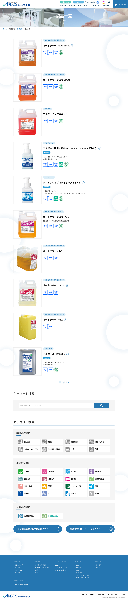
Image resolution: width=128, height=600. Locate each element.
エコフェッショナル (61, 567)
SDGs (57, 565)
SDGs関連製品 (53, 516)
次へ (67, 382)
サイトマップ (114, 594)
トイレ (73, 493)
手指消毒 (51, 471)
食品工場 (27, 442)
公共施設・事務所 (54, 449)
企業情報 (72, 5)
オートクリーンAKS (53, 319)
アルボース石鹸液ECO (54, 353)
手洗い (26, 471)
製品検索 (19, 29)
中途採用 (98, 567)
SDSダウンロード (20, 570)
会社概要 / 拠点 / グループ (43, 567)
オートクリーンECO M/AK (56, 45)
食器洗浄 (51, 479)
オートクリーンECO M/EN (56, 79)
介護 (96, 449)
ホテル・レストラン (31, 449)
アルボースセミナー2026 (83, 578)
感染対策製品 (29, 516)
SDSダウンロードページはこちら (85, 529)
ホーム (5, 29)
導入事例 (17, 573)
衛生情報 (78, 567)
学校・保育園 (99, 442)
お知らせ (66, 2)
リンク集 (122, 594)
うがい (73, 471)
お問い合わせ (122, 5)
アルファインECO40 (53, 114)
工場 (72, 449)
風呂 (49, 493)
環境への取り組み (60, 570)
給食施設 (74, 442)
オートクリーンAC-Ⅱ (54, 251)
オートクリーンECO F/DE (56, 216)
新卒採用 (98, 565)
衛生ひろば (96, 5)
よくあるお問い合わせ (21, 584)
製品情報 (63, 5)
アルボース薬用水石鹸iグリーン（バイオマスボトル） (70, 148)
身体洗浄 (98, 471)
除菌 (96, 486)
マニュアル (79, 573)
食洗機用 (74, 479)
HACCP (78, 570)
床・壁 (26, 493)
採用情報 (106, 5)
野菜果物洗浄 (99, 479)
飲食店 (50, 442)
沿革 (36, 573)
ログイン (79, 2)
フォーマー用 (76, 486)
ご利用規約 (91, 594)
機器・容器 (28, 486)
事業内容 (37, 570)
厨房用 (50, 486)
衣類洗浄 (27, 479)
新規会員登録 (91, 2)
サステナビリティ (84, 5)
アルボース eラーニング (83, 575)
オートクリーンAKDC (54, 285)
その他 (97, 493)
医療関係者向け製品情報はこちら (33, 529)
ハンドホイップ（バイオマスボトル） (62, 182)
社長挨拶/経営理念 (40, 565)
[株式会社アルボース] (16, 6)
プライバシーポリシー (102, 594)
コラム (77, 565)
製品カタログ (19, 565)
